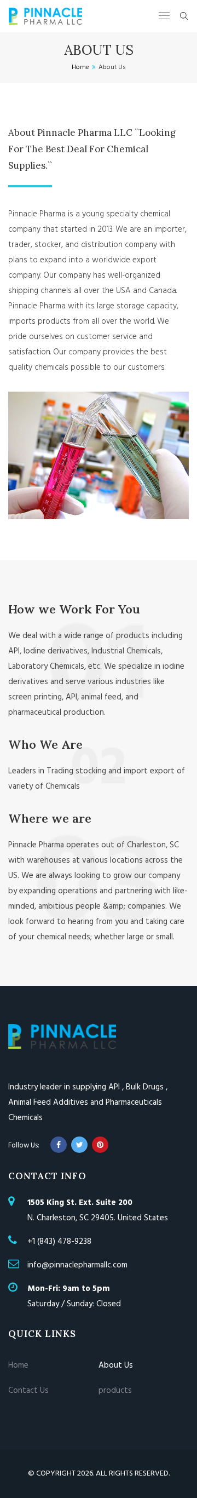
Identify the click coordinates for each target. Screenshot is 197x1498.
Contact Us (28, 1390)
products (115, 1390)
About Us (116, 1365)
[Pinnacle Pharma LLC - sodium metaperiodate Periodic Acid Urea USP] (45, 16)
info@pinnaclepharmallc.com (77, 1265)
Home (18, 1365)
